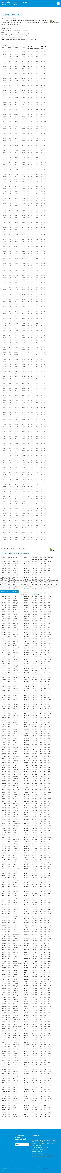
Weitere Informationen (26, 594)
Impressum (37, 594)
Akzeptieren (5, 591)
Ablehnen (14, 591)
